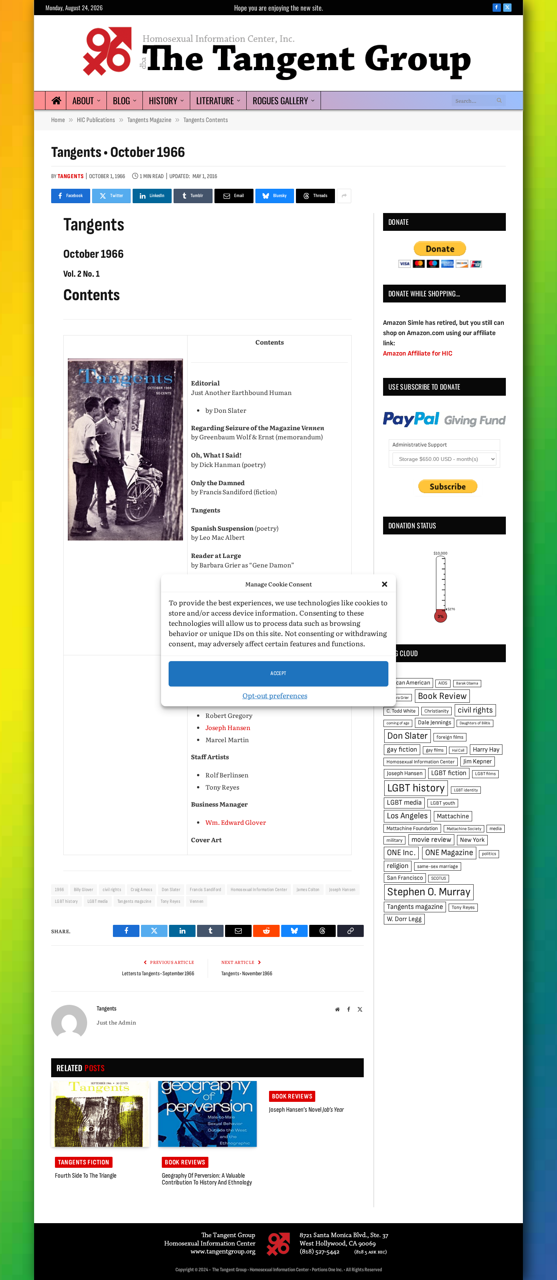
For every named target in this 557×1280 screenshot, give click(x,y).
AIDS (442, 683)
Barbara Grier (397, 697)
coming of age (397, 723)
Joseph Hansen (227, 727)
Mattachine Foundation (412, 828)
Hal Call (458, 750)
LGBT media (98, 901)
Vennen (196, 901)
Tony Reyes (170, 901)
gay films (435, 750)
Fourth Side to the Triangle (85, 1175)
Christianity (436, 711)
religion (397, 866)
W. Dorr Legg (404, 919)
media (496, 829)
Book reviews (185, 1162)
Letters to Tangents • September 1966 (158, 973)
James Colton (308, 890)
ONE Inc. (401, 853)
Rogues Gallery (280, 100)
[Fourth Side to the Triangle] (100, 1114)
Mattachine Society (464, 828)
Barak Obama (467, 683)
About (83, 100)
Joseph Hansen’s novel (306, 1109)
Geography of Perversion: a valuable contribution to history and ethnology (207, 1179)
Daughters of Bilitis (475, 723)
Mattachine (453, 816)
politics (489, 854)
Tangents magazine (134, 901)
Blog (121, 100)
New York (472, 840)
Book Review (442, 696)
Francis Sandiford (205, 890)
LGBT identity (466, 790)
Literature (215, 100)
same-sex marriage (437, 866)
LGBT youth (442, 803)
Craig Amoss (141, 890)
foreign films (450, 737)
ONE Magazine (449, 853)
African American (408, 682)
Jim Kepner (477, 761)
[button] (384, 584)
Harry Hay (486, 750)
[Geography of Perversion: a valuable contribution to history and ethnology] (207, 1114)
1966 (59, 890)
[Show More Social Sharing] (344, 196)
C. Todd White (401, 711)
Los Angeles (407, 816)
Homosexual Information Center (259, 890)
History (163, 100)
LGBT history (66, 901)
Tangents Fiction (84, 1162)
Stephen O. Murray (429, 892)
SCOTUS (438, 878)
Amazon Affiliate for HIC (417, 353)
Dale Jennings (434, 722)
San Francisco (405, 878)
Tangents (70, 176)
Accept (278, 673)
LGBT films (485, 774)
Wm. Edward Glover (235, 822)
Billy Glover (84, 890)
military (394, 840)
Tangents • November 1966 (246, 973)
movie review (431, 839)
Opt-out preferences (275, 695)
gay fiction (402, 749)
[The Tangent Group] (278, 53)
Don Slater (171, 890)
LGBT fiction (448, 773)
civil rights (112, 890)
